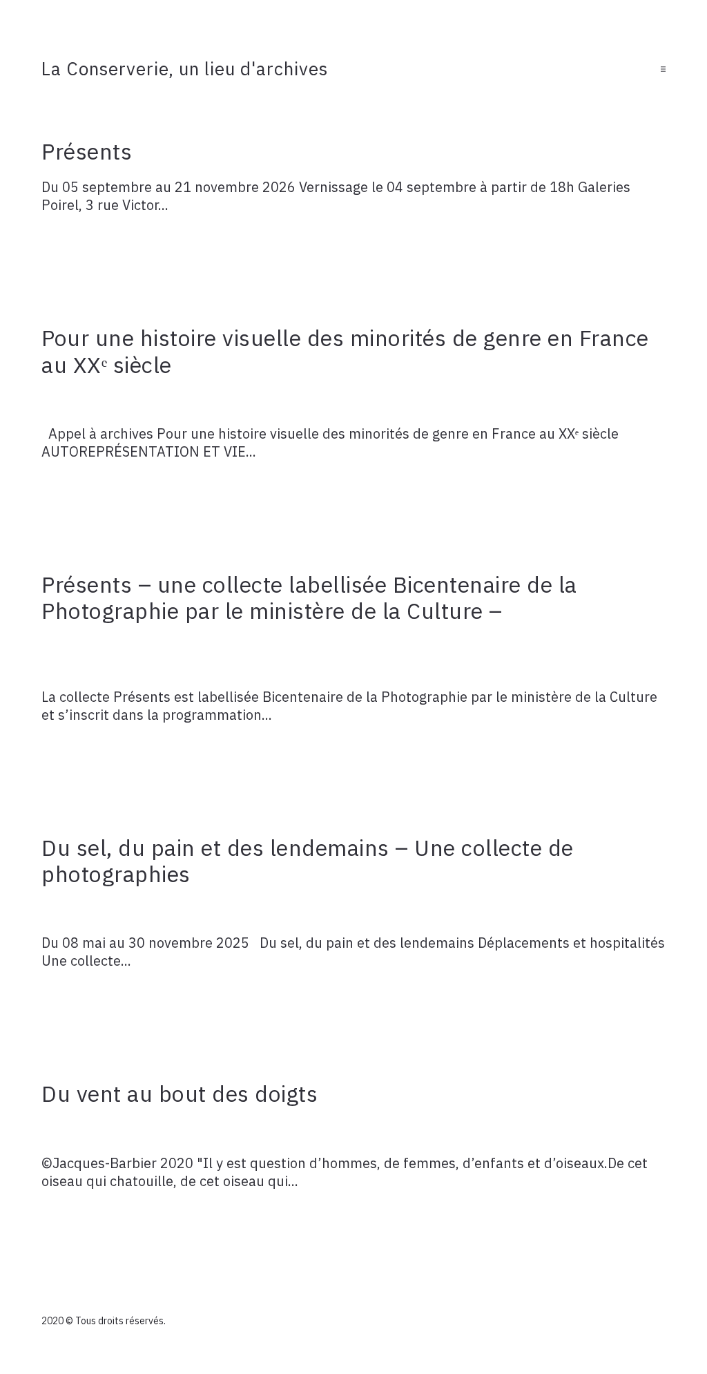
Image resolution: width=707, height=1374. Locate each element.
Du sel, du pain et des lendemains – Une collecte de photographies (307, 860)
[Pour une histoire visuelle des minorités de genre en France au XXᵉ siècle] (353, 401)
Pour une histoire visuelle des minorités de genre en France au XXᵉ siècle (345, 351)
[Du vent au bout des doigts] (353, 1131)
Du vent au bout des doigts (179, 1093)
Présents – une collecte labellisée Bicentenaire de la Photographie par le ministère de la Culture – (309, 597)
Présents (86, 151)
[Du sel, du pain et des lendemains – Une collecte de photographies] (353, 911)
